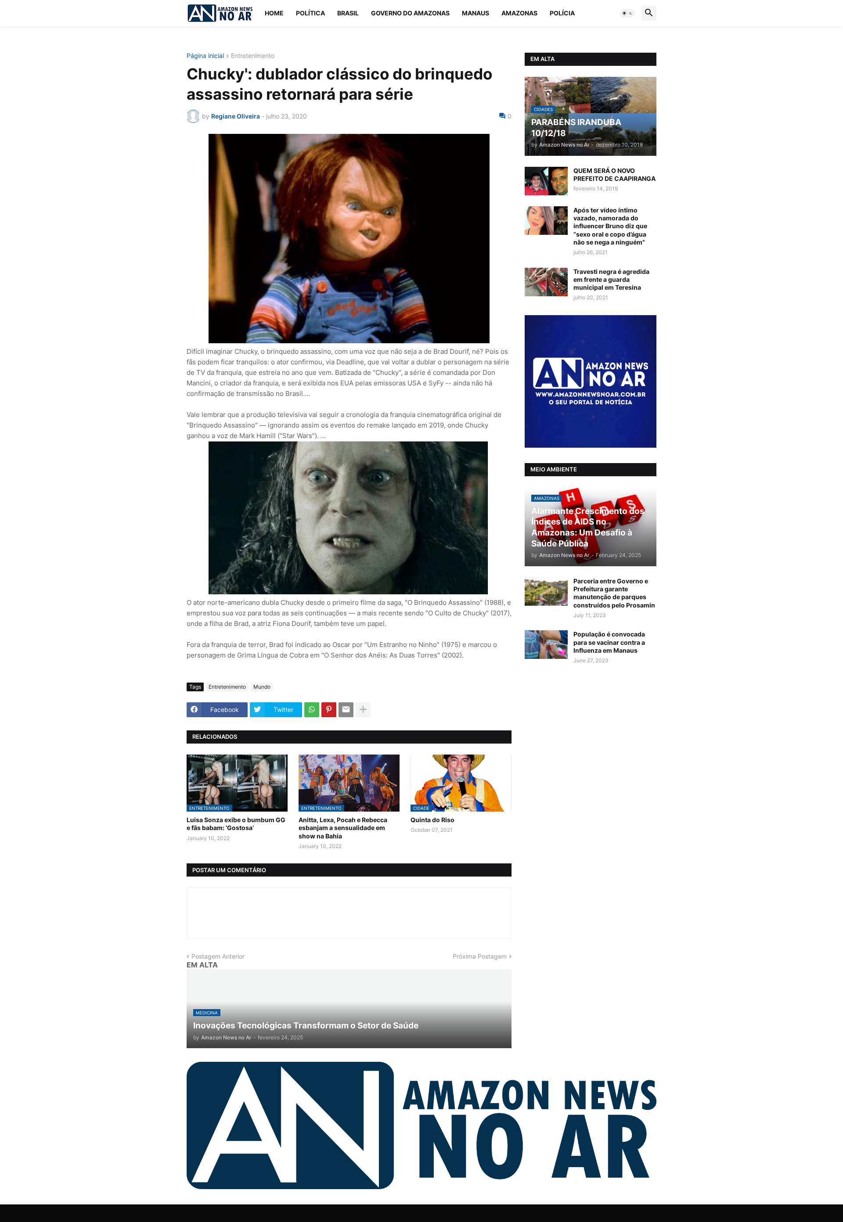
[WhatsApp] (311, 709)
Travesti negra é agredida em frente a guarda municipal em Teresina (611, 279)
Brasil (348, 13)
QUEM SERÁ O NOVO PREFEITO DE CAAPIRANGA (614, 174)
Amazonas (519, 13)
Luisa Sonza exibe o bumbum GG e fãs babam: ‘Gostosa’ (236, 823)
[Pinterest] (328, 709)
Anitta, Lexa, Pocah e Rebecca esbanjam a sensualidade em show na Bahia (343, 827)
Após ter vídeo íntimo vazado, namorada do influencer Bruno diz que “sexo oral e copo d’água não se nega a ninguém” (610, 226)
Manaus (475, 13)
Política (310, 13)
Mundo (261, 686)
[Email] (346, 709)
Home (274, 13)
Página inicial (205, 56)
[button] (627, 13)
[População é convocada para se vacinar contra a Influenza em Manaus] (546, 644)
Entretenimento (252, 56)
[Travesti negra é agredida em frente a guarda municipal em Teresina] (546, 282)
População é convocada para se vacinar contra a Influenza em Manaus (609, 642)
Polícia (562, 13)
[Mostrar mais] (363, 709)
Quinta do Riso (432, 819)
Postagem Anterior (218, 956)
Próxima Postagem (480, 956)
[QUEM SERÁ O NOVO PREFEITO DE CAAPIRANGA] (546, 181)
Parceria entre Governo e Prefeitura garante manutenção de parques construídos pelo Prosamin (614, 593)
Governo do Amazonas (410, 13)
